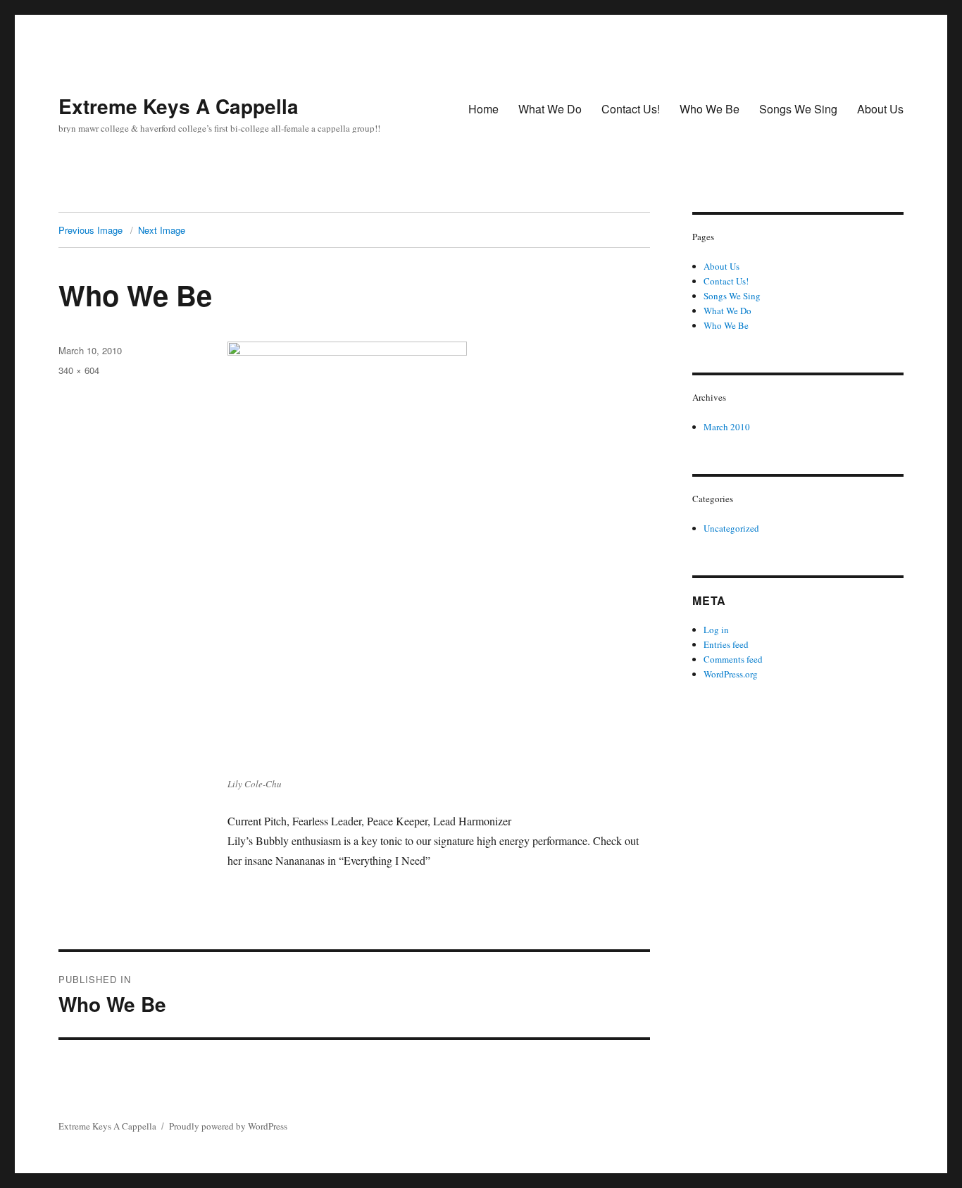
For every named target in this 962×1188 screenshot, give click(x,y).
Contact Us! (630, 109)
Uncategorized (731, 528)
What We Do (550, 109)
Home (483, 109)
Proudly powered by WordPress (228, 1126)
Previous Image (90, 230)
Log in (716, 629)
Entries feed (726, 644)
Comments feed (733, 659)
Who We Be (709, 109)
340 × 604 (78, 370)
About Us (880, 109)
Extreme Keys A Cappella (178, 106)
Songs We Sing (798, 109)
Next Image (161, 230)
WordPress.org (731, 674)
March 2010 (727, 426)
